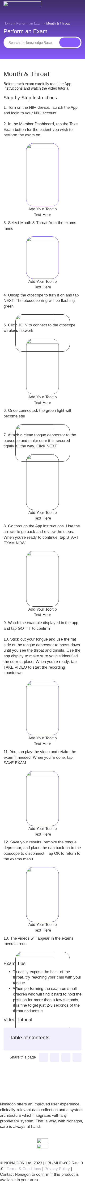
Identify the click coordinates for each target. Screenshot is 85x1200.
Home (8, 23)
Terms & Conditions (24, 1169)
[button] (43, 1057)
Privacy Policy (57, 1169)
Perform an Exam (29, 23)
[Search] (70, 42)
